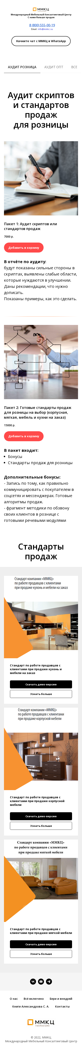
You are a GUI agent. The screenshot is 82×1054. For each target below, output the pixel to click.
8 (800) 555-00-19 (42, 25)
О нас (14, 999)
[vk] (33, 982)
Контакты (62, 1006)
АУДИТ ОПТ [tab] (53, 67)
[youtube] (41, 982)
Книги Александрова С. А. (30, 1006)
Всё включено (34, 999)
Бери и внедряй (61, 999)
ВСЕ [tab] (74, 67)
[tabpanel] (41, 111)
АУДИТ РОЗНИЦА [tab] (22, 67)
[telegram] (49, 982)
